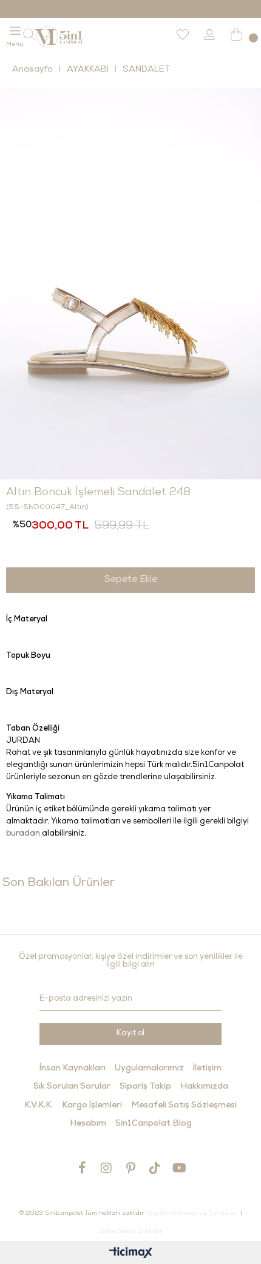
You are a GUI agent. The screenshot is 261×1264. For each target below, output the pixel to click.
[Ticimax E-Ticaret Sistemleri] (130, 1254)
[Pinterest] (130, 1167)
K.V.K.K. (38, 1105)
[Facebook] (82, 1167)
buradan (23, 834)
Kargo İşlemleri (92, 1105)
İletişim (207, 1068)
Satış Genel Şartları (130, 1232)
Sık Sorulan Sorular (71, 1087)
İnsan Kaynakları (72, 1068)
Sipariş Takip (145, 1087)
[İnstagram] (106, 1167)
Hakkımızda (204, 1087)
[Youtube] (179, 1167)
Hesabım (88, 1124)
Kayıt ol (130, 1034)
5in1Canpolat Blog (153, 1124)
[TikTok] (155, 1167)
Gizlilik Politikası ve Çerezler (192, 1214)
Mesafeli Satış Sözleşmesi (184, 1105)
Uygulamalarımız (149, 1068)
